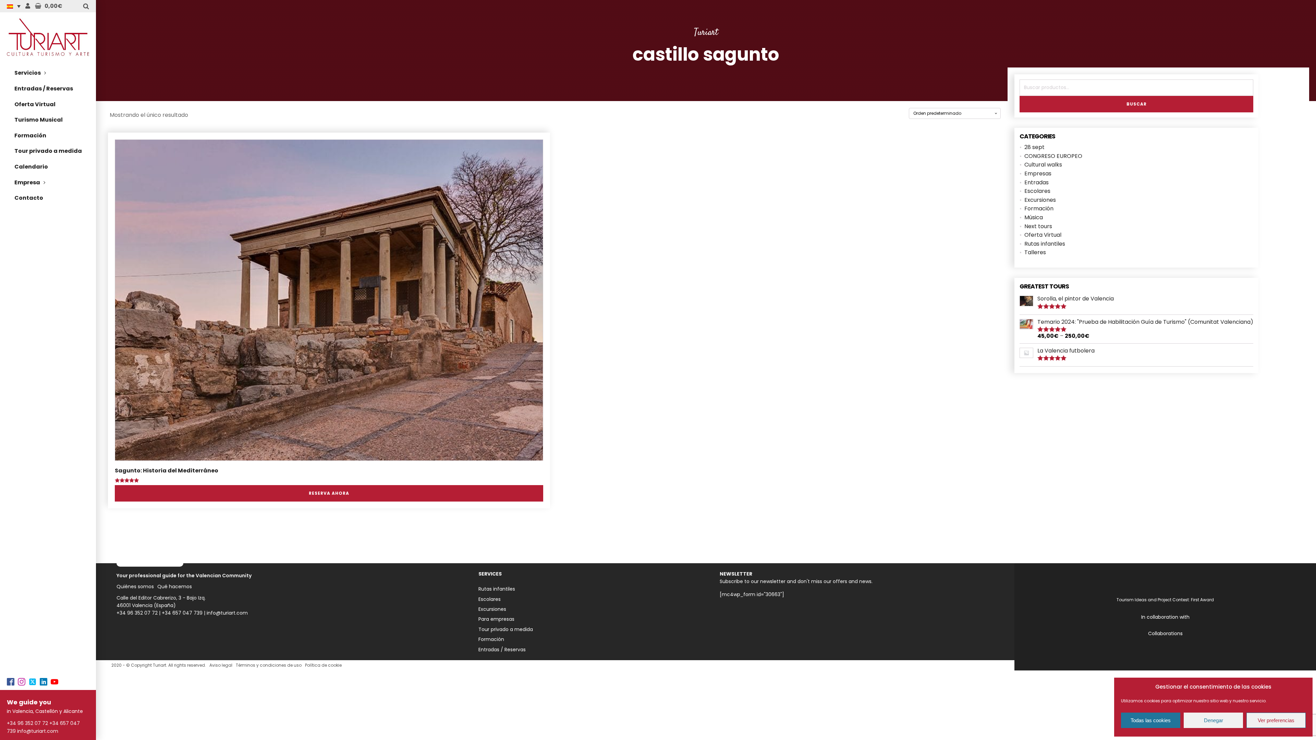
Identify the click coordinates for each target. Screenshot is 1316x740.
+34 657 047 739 (182, 612)
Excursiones (1040, 200)
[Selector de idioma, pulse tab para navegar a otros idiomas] (15, 6)
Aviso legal (220, 665)
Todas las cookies (1151, 720)
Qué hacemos (174, 586)
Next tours (1038, 226)
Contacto (28, 198)
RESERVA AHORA (329, 493)
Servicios (27, 73)
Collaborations (1165, 633)
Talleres (1035, 252)
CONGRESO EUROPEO (1053, 156)
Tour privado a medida (48, 151)
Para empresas (496, 619)
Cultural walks (1043, 165)
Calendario (31, 167)
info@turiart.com (37, 731)
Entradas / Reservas (43, 88)
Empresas (1037, 173)
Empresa (27, 182)
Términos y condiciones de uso (269, 665)
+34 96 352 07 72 (27, 723)
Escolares (1037, 191)
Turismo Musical (38, 120)
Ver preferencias (1276, 720)
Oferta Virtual (35, 104)
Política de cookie (323, 665)
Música (1033, 217)
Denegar (1213, 720)
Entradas (1036, 182)
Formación (30, 135)
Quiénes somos (135, 586)
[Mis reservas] (28, 6)
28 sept (1034, 147)
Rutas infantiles (1044, 244)
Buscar (1136, 104)
